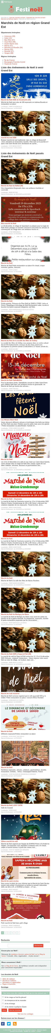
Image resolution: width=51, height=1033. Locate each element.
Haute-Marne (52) (11, 44)
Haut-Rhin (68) (10, 42)
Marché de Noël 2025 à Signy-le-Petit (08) (16, 654)
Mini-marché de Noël (8, 223)
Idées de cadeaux (8, 979)
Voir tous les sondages (25, 1014)
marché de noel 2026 (8, 137)
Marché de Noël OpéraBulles (11, 380)
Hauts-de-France (10, 64)
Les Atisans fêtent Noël (9, 420)
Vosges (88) (8, 53)
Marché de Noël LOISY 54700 (11, 805)
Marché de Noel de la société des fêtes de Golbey (19, 340)
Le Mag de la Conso (11, 966)
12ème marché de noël (9, 841)
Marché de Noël (6, 263)
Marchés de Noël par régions (9, 19)
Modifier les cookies (29, 1031)
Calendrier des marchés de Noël (35, 17)
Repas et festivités (8, 984)
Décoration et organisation (11, 982)
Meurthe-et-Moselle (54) (13, 47)
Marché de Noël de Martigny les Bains (15, 614)
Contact (39, 1031)
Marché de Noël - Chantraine (11, 499)
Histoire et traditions (9, 980)
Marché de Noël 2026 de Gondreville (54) (16, 100)
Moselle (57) (9, 51)
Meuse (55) (8, 49)
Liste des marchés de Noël (17, 17)
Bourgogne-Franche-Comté (14, 62)
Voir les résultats (15, 1010)
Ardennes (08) (9, 36)
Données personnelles (16, 1031)
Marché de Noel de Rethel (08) (12, 186)
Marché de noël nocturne (10, 693)
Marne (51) (8, 45)
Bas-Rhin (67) (9, 40)
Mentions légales (42, 1030)
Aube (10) (8, 38)
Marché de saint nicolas (10, 881)
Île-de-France (9, 60)
